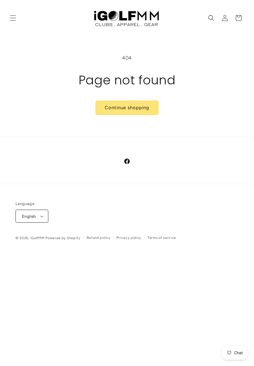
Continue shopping (127, 107)
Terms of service (161, 238)
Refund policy (99, 238)
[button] (13, 18)
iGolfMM (37, 238)
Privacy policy (128, 238)
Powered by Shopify (63, 238)
